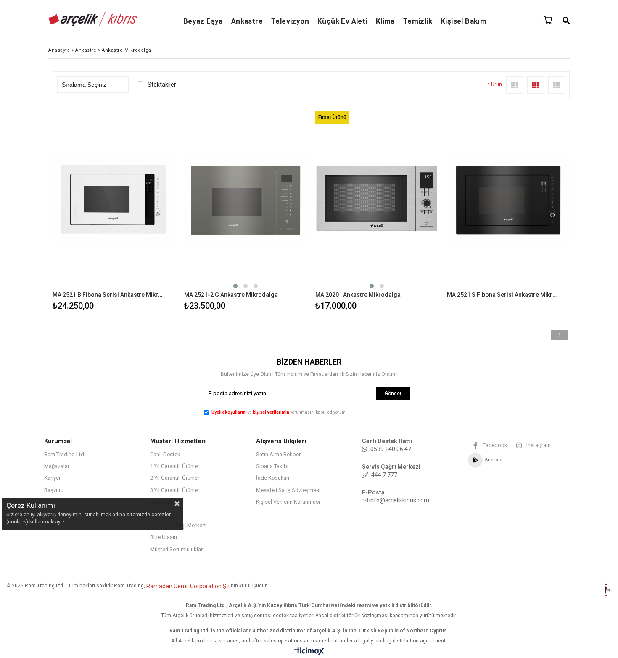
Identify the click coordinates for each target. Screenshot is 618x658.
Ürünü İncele (143, 210)
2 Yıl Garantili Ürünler (174, 478)
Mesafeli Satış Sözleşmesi (288, 490)
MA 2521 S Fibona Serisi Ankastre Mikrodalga (503, 294)
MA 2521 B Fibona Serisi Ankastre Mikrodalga (109, 294)
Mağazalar (56, 466)
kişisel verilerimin (271, 412)
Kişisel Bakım (463, 21)
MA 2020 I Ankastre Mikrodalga (358, 294)
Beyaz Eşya (203, 21)
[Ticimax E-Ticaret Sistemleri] (309, 651)
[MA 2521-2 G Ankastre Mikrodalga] (245, 199)
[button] (235, 286)
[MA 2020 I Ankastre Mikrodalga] (376, 199)
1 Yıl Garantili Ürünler (174, 466)
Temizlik (417, 21)
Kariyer (52, 478)
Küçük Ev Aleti (342, 21)
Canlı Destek (165, 454)
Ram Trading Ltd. (64, 454)
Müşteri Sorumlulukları (177, 549)
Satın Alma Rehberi (279, 454)
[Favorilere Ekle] (114, 210)
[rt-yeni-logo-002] (589, 590)
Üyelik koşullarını (229, 412)
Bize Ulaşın (163, 537)
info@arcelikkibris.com (399, 500)
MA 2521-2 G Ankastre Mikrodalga (231, 294)
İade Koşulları (272, 478)
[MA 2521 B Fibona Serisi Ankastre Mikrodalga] (114, 199)
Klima (385, 21)
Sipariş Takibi (272, 466)
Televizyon (290, 21)
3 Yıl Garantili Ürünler (174, 490)
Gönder (393, 393)
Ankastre (247, 21)
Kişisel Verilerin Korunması (288, 502)
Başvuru (53, 490)
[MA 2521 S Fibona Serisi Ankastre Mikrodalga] (508, 199)
